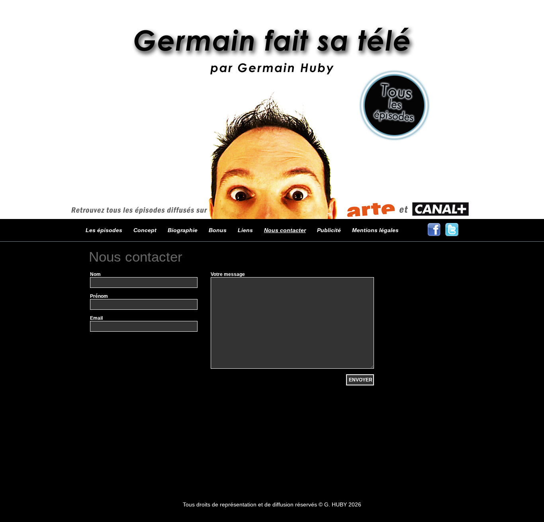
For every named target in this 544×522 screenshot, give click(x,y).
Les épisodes (104, 230)
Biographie (183, 230)
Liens (245, 230)
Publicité (329, 230)
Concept (145, 230)
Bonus (218, 230)
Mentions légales (375, 230)
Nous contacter (285, 230)
